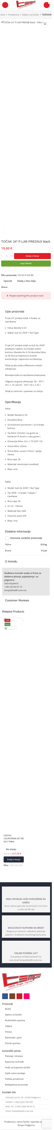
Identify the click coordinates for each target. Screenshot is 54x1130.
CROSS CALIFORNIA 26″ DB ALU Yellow (14, 838)
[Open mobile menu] (5, 5)
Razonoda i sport (13, 1037)
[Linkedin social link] (20, 287)
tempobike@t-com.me (15, 590)
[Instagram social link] (12, 996)
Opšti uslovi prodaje (15, 1073)
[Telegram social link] (23, 287)
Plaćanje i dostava (14, 1056)
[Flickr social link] (27, 996)
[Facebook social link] (9, 287)
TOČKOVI (47, 14)
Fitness (8, 1031)
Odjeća (8, 1026)
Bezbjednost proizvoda (16, 1084)
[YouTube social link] (19, 996)
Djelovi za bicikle (30, 14)
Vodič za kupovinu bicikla (17, 1067)
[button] (14, 859)
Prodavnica (13, 14)
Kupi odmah (26, 263)
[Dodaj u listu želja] (19, 621)
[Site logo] (26, 4)
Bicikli (8, 1008)
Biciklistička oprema (15, 1020)
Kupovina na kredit (14, 1061)
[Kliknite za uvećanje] (6, 230)
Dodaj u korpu (32, 256)
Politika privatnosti (14, 1078)
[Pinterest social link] (16, 287)
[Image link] (21, 981)
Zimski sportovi (12, 1043)
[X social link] (13, 287)
